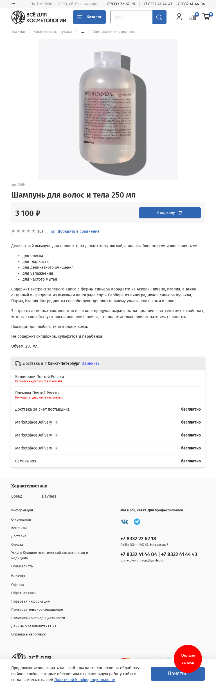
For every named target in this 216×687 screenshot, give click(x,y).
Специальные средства (114, 31)
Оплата (17, 544)
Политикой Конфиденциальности (84, 679)
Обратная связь (24, 593)
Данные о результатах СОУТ (34, 626)
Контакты (19, 528)
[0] (206, 17)
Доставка (18, 536)
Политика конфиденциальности (38, 618)
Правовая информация (30, 601)
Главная (18, 31)
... (82, 32)
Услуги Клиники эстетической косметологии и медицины (49, 555)
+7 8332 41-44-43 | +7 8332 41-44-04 (174, 4)
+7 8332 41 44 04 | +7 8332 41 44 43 (158, 554)
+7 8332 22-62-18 (120, 4)
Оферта (17, 585)
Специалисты (22, 566)
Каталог (94, 17)
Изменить (90, 363)
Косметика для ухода (53, 31)
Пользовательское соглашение (37, 609)
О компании (21, 519)
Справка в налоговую (28, 634)
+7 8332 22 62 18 (138, 539)
